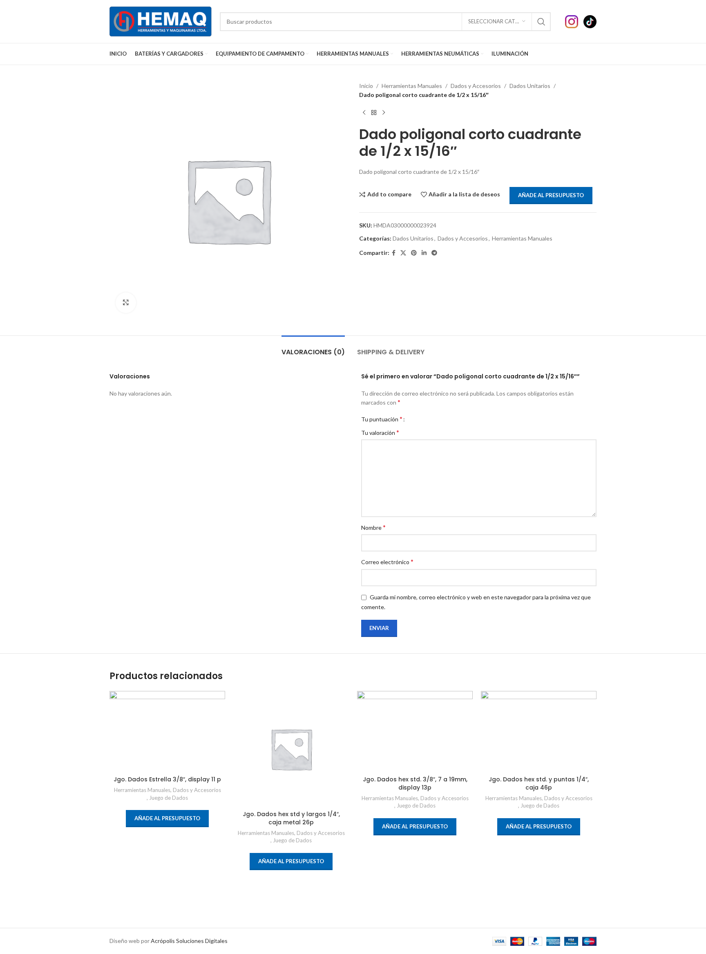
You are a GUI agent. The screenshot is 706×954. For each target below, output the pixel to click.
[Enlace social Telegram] (434, 253)
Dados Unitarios (529, 85)
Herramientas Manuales (412, 85)
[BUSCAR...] (541, 21)
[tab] (313, 347)
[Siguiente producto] (384, 113)
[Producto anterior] (364, 113)
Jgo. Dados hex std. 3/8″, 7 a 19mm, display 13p (415, 783)
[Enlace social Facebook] (393, 253)
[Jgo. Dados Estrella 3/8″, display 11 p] (167, 731)
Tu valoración (380, 432)
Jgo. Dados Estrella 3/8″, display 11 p (167, 779)
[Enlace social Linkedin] (424, 253)
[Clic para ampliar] (126, 302)
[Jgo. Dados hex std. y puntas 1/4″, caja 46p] (539, 731)
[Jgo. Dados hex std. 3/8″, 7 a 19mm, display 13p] (415, 731)
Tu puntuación (381, 419)
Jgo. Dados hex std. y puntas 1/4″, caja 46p (539, 783)
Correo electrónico (387, 561)
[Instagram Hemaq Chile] (574, 20)
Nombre (373, 527)
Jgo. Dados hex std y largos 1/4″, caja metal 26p (291, 818)
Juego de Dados (168, 797)
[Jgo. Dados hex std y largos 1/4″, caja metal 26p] (291, 749)
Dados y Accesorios (476, 85)
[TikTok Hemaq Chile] (590, 20)
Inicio (366, 85)
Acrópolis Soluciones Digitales (189, 940)
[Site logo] (160, 20)
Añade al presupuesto (551, 195)
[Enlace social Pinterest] (414, 253)
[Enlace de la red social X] (403, 253)
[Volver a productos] (374, 113)
